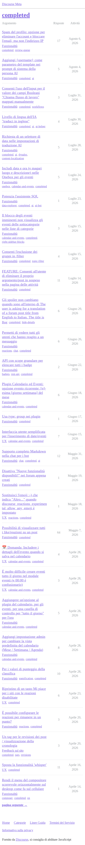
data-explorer (9, 205)
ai (33, 78)
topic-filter (38, 261)
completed (7, 50)
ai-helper (40, 126)
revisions (26, 754)
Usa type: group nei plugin (21, 416)
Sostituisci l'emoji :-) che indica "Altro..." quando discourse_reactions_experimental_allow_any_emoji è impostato (24, 503)
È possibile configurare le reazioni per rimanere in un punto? (21, 717)
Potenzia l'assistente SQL (20, 196)
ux (28, 798)
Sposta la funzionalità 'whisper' (24, 765)
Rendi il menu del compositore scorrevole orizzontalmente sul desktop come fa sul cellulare (24, 784)
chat (15, 350)
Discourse (22, 839)
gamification (26, 678)
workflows (38, 106)
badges (5, 374)
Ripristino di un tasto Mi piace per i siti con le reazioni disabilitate (24, 693)
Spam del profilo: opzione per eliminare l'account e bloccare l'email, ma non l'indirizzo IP (23, 36)
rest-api (15, 374)
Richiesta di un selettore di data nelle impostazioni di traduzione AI (21, 140)
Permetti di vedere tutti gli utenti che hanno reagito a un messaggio (23, 337)
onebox (6, 186)
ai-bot (38, 205)
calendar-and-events (23, 186)
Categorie (20, 822)
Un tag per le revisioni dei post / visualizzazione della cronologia (24, 741)
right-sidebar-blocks (13, 241)
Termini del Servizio (62, 822)
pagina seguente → (14, 805)
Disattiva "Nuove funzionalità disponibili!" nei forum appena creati (24, 475)
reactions (7, 350)
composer (7, 798)
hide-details (28, 322)
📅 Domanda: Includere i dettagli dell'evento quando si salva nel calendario (23, 551)
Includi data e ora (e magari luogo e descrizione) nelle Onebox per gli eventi (22, 172)
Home (6, 822)
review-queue (22, 50)
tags (17, 754)
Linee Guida (37, 822)
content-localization (13, 158)
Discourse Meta (12, 4)
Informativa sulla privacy (17, 830)
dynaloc (23, 154)
